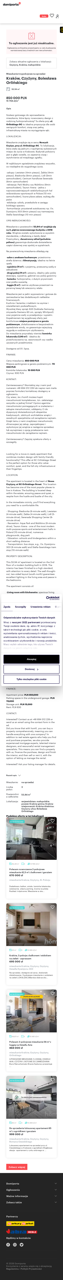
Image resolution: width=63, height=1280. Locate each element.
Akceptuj (31, 659)
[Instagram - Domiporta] (15, 1245)
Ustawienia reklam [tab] (40, 606)
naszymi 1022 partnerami (26, 622)
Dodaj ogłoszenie (44, 16)
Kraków (40, 806)
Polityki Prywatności (31, 1268)
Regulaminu (12, 1268)
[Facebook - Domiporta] (8, 1245)
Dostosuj (30, 669)
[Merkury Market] (20, 1223)
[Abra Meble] (21, 1231)
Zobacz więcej (17, 1167)
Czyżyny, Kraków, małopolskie (25, 64)
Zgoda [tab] (7, 606)
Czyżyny (25, 808)
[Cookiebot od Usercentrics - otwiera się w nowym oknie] (46, 598)
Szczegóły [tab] (20, 606)
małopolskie (43, 801)
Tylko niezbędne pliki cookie (31, 679)
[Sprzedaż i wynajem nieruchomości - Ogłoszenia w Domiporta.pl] (12, 4)
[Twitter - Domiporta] (21, 1245)
